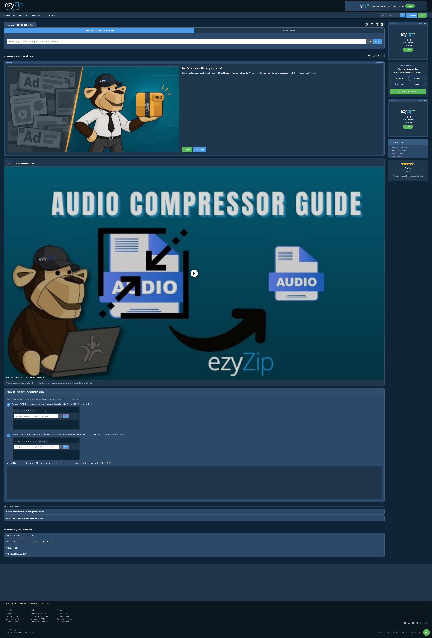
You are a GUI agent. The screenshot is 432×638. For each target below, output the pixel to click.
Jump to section (376, 56)
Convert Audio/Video (65, 619)
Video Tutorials (397, 156)
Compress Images (12, 619)
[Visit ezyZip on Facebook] (405, 623)
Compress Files (11, 613)
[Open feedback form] (426, 632)
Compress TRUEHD (399, 150)
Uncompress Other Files (40, 622)
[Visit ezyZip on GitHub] (425, 623)
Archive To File (62, 613)
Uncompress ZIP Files (39, 613)
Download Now (407, 91)
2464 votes (408, 171)
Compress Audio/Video (14, 622)
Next (377, 41)
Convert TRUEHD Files (400, 147)
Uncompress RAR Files (39, 616)
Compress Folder (12, 616)
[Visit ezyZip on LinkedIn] (417, 623)
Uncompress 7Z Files (39, 619)
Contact (414, 632)
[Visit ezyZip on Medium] (421, 623)
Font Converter (63, 622)
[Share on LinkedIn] (382, 24)
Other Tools (48, 15)
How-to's (422, 632)
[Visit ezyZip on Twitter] (409, 623)
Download (412, 15)
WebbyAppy (17, 632)
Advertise (9, 62)
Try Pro (422, 15)
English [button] (420, 611)
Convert (34, 15)
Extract (22, 15)
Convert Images (63, 616)
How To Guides (397, 153)
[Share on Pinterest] (377, 24)
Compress (8, 15)
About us (395, 632)
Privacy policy (404, 632)
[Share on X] (372, 24)
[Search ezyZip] (402, 15)
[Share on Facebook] (366, 24)
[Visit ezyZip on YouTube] (413, 623)
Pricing (387, 632)
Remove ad (379, 62)
